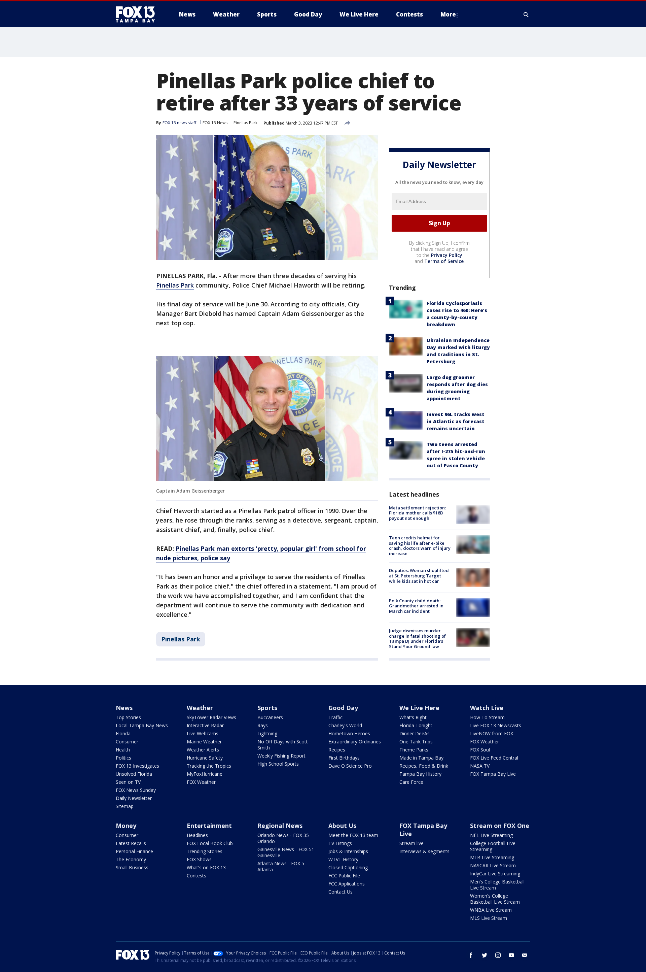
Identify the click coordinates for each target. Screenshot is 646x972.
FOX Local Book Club (210, 843)
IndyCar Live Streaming (495, 873)
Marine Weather (204, 741)
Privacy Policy (446, 255)
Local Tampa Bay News (142, 725)
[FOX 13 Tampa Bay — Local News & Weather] (138, 14)
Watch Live (486, 708)
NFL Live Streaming (491, 835)
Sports (267, 708)
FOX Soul (480, 749)
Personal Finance (134, 851)
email (524, 955)
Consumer (127, 741)
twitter (484, 955)
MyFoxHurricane (204, 774)
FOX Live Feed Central (494, 758)
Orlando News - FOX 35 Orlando (283, 838)
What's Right (413, 717)
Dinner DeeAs (414, 733)
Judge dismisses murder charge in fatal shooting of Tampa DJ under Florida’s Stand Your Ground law (417, 638)
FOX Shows (199, 859)
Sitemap (125, 806)
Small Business (132, 867)
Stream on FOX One (499, 826)
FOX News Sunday (136, 790)
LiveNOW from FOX (491, 733)
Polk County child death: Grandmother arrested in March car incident (416, 606)
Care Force (411, 782)
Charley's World (345, 725)
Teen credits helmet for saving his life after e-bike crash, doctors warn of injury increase (420, 546)
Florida (123, 733)
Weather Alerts (203, 749)
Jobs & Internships (348, 851)
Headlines (197, 835)
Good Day (343, 708)
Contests (196, 875)
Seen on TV (128, 782)
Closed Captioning (348, 867)
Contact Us (340, 892)
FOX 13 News (215, 123)
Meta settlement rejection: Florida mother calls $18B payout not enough (417, 513)
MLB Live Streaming (492, 857)
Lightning (267, 733)
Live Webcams (202, 733)
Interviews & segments (424, 851)
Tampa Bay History (420, 774)
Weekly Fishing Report (281, 755)
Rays (262, 725)
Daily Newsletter (134, 798)
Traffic (335, 717)
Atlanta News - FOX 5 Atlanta (280, 866)
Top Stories (128, 717)
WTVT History (343, 859)
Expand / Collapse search (526, 14)
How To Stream (487, 717)
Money (126, 826)
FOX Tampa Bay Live (493, 774)
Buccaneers (270, 717)
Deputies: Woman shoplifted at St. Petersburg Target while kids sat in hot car (419, 575)
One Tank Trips (416, 741)
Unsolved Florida (134, 774)
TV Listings (340, 843)
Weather (200, 708)
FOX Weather (201, 782)
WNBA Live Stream (491, 910)
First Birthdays (344, 758)
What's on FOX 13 (206, 867)
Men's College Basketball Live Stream (497, 884)
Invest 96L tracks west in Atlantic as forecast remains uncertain (456, 421)
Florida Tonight (415, 725)
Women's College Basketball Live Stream (495, 899)
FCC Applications (346, 883)
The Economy (131, 859)
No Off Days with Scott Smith (282, 744)
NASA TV (480, 766)
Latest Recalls (131, 843)
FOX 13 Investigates (137, 766)
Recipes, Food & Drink (423, 766)
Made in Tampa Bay (421, 758)
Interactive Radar (205, 725)
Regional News (279, 826)
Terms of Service (444, 261)
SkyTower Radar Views (211, 717)
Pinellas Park (245, 123)
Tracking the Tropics (209, 766)
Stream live (411, 843)
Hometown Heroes (349, 733)
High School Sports (278, 764)
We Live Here (419, 708)
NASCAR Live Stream (493, 865)
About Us (342, 826)
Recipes (336, 749)
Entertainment (209, 826)
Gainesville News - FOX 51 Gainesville (285, 852)
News (124, 708)
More (448, 14)
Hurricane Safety (205, 758)
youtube (511, 955)
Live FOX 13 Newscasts (495, 725)
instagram (498, 955)
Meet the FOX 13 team (353, 835)
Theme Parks (413, 749)
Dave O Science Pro (350, 766)
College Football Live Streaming (492, 846)
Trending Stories (204, 851)
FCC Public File (344, 875)
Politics (123, 758)
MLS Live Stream (488, 918)
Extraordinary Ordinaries (354, 741)
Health (123, 749)
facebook (471, 955)
